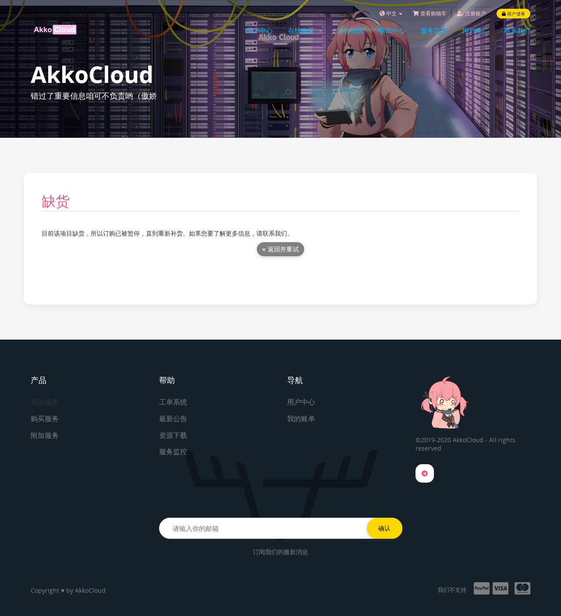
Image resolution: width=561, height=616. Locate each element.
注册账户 (475, 13)
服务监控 (434, 30)
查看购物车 (433, 13)
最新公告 (173, 418)
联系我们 (517, 30)
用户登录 (515, 14)
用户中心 (259, 30)
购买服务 (45, 418)
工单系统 (173, 402)
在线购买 (303, 30)
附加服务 (45, 435)
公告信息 (350, 30)
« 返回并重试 (280, 249)
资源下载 (173, 435)
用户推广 (475, 30)
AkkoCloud (90, 590)
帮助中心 (392, 30)
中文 (391, 13)
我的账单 (301, 418)
